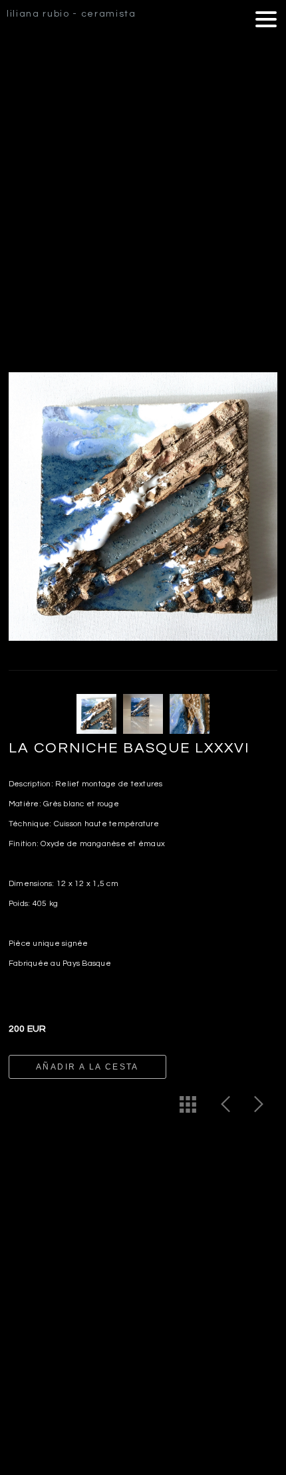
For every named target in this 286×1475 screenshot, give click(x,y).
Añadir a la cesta (87, 1067)
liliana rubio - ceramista (71, 14)
